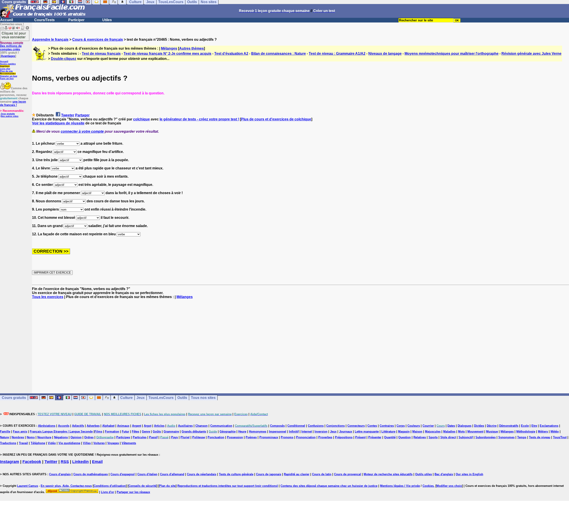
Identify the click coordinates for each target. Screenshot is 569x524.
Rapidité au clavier (296, 474)
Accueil (6, 20)
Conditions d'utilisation (110, 485)
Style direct (448, 437)
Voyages (113, 443)
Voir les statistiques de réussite (58, 123)
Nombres (18, 437)
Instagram (9, 461)
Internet (306, 431)
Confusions (316, 425)
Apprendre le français (50, 39)
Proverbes (325, 437)
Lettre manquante (367, 431)
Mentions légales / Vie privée (400, 485)
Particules (139, 437)
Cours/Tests (44, 20)
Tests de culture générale (236, 474)
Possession (235, 437)
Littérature (388, 431)
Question (404, 437)
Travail (23, 443)
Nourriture (44, 437)
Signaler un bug (8, 76)
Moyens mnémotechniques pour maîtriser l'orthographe (452, 53)
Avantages (8, 56)
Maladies (449, 431)
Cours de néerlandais (201, 474)
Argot (147, 425)
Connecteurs (356, 425)
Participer (76, 20)
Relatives (419, 437)
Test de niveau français (101, 53)
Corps (401, 425)
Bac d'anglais (444, 474)
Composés (277, 425)
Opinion (76, 437)
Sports (433, 437)
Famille (5, 431)
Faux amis (20, 431)
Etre (534, 425)
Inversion (321, 431)
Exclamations (549, 425)
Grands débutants (194, 431)
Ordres (89, 437)
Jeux (140, 398)
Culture (126, 398)
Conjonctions (335, 425)
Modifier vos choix (449, 485)
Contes (372, 425)
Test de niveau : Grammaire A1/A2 (337, 53)
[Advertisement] (300, 342)
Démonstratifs (508, 425)
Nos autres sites (9, 116)
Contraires (387, 425)
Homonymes (257, 431)
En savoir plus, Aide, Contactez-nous (66, 485)
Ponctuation (216, 437)
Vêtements (129, 443)
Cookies (428, 485)
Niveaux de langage (385, 53)
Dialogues (464, 425)
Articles (159, 425)
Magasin (404, 431)
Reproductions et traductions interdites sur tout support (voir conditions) (227, 485)
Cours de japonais (268, 474)
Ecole (525, 425)
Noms (31, 437)
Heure (242, 431)
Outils (182, 398)
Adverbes (93, 425)
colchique (141, 119)
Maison (417, 431)
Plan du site (6, 71)
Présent (360, 437)
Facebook (31, 461)
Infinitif (294, 431)
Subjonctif (466, 437)
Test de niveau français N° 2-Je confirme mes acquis (167, 53)
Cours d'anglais (60, 474)
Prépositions (344, 437)
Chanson (201, 425)
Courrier (428, 425)
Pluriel (185, 437)
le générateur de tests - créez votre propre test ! (199, 119)
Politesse (198, 437)
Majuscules (433, 431)
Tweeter (67, 115)
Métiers (543, 431)
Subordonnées (485, 437)
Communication (221, 425)
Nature (4, 437)
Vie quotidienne (69, 443)
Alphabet (108, 425)
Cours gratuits (14, 398)
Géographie (228, 431)
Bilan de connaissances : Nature (278, 53)
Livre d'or (5, 68)
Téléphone (38, 443)
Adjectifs (78, 425)
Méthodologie (525, 431)
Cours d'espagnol (122, 474)
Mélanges (169, 48)
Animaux (123, 425)
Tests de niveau (539, 437)
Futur (125, 431)
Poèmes (251, 437)
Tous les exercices (47, 297)
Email (97, 461)
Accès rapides (8, 64)
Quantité (390, 437)
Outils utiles (423, 474)
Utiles (107, 20)
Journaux (345, 431)
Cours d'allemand (172, 474)
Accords (63, 425)
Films (98, 431)
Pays (174, 437)
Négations (61, 437)
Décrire (492, 425)
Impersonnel (277, 431)
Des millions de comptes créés (11, 46)
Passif (153, 437)
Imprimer (5, 66)
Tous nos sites (203, 398)
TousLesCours (161, 398)
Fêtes (135, 431)
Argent (136, 425)
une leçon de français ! (13, 103)
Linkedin (80, 461)
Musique (492, 431)
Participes (123, 437)
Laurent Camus (27, 485)
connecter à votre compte (82, 131)
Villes (87, 443)
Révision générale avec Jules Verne (531, 53)
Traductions (8, 443)
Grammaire (171, 431)
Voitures (99, 443)
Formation (112, 431)
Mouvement (475, 431)
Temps (521, 437)
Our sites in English (469, 474)
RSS (65, 461)
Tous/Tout (560, 437)
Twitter (50, 461)
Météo (555, 431)
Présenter (374, 437)
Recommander (8, 73)
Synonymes (506, 437)
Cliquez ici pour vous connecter (14, 35)
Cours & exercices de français (97, 39)
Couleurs (413, 425)
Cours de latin (321, 474)
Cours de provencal (347, 474)
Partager (82, 115)
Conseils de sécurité (142, 485)
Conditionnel (296, 425)
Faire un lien (7, 78)
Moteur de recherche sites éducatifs (388, 474)
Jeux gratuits (8, 113)
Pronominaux (268, 437)
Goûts (157, 431)
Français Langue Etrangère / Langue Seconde (61, 431)
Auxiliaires (185, 425)
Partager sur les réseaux (133, 492)
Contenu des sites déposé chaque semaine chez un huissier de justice (328, 485)
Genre (146, 431)
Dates (451, 425)
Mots (461, 431)
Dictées (479, 425)
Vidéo (52, 443)
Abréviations (46, 425)
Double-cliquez (63, 59)
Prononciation (306, 437)
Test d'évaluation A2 (231, 53)
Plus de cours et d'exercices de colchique (276, 119)
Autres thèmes (191, 48)
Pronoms (287, 437)
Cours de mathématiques (90, 474)
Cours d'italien (147, 474)
